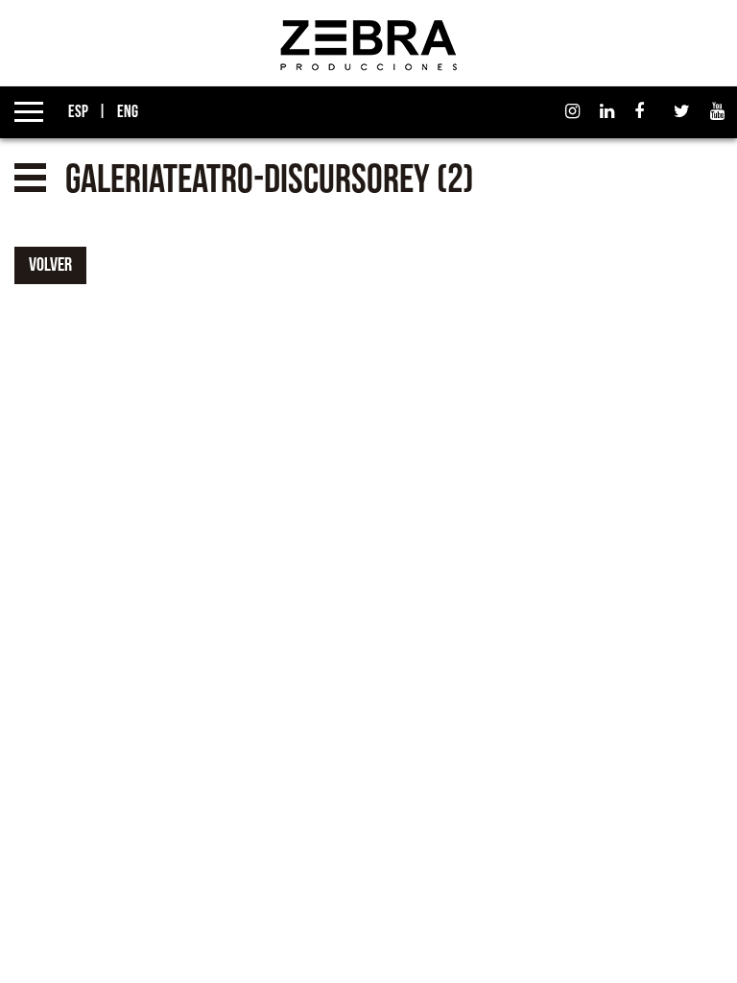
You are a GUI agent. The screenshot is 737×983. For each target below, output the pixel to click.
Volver (50, 264)
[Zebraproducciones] (368, 44)
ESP (76, 112)
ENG (126, 112)
